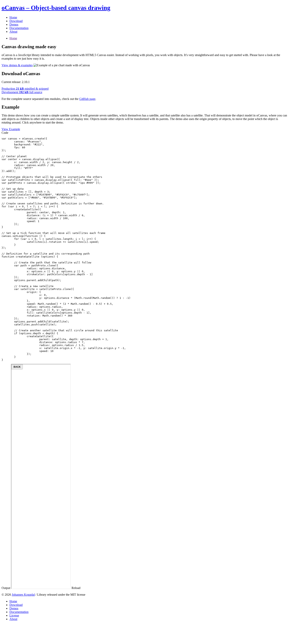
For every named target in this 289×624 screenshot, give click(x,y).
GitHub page (87, 99)
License (14, 615)
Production (25, 88)
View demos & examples (17, 65)
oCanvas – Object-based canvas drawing (56, 7)
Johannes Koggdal (23, 594)
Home (13, 17)
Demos (13, 24)
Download (16, 21)
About (13, 31)
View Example (11, 129)
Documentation (19, 28)
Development (22, 92)
